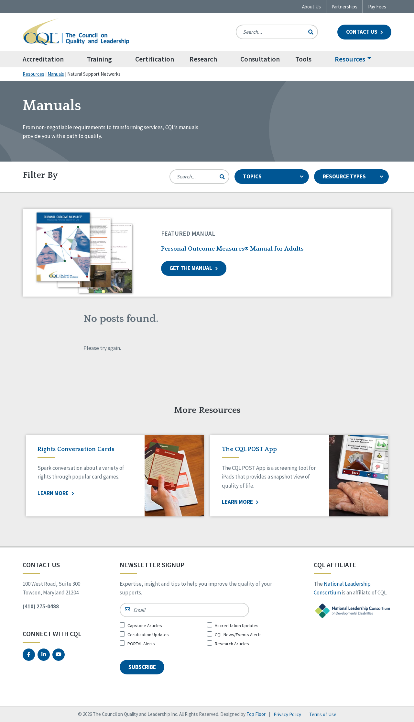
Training (99, 59)
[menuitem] (51, 59)
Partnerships (344, 7)
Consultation (260, 59)
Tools (303, 59)
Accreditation (43, 59)
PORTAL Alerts (141, 644)
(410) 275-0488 (41, 606)
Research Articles (232, 644)
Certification (154, 59)
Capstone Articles (144, 625)
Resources (350, 59)
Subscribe (142, 667)
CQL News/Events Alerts (238, 634)
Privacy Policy (287, 714)
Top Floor (256, 714)
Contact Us (362, 31)
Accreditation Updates (236, 625)
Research (203, 59)
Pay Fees (377, 7)
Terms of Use (322, 714)
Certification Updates (148, 634)
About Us (311, 7)
